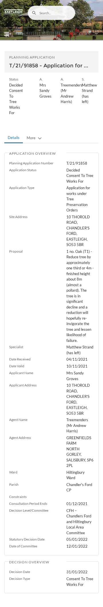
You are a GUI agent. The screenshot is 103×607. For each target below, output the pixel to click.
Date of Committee (23, 546)
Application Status (22, 170)
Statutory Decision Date (27, 539)
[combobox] (51, 13)
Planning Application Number (31, 163)
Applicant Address (23, 385)
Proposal (16, 251)
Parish (14, 484)
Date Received (20, 359)
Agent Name (18, 420)
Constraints (18, 497)
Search (34, 13)
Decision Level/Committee (28, 510)
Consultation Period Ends (28, 503)
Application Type (21, 187)
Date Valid (16, 366)
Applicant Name (21, 373)
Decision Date (19, 572)
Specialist (16, 347)
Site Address (18, 217)
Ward (13, 472)
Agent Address (20, 437)
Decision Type (19, 578)
